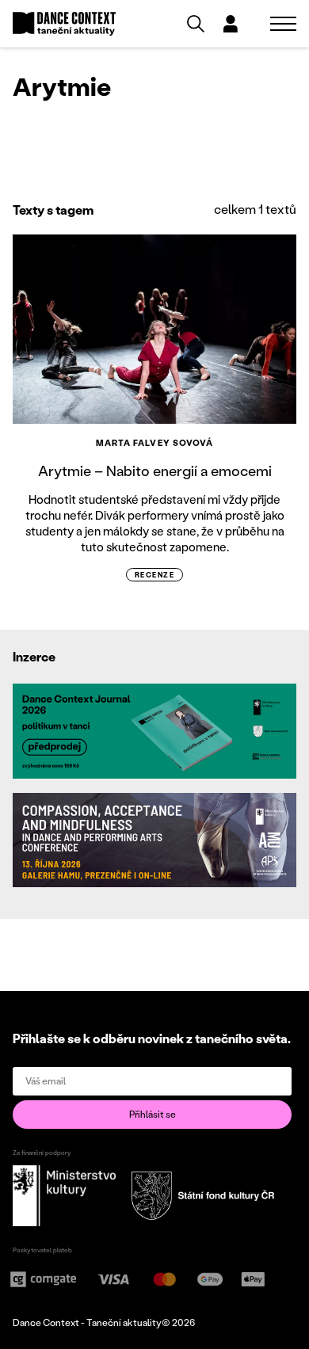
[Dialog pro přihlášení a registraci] (230, 24)
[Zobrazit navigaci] (283, 24)
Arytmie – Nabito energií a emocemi (155, 470)
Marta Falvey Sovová (155, 442)
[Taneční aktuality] (64, 24)
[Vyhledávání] (195, 24)
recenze (154, 574)
